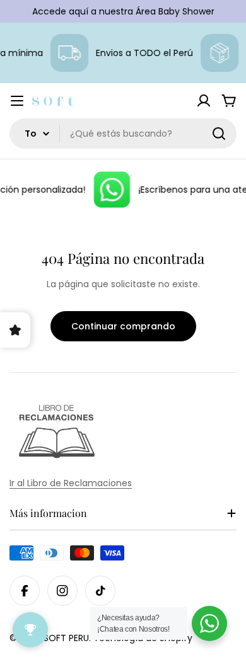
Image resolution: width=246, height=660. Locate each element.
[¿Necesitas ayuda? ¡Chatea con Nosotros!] (209, 623)
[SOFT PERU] (110, 189)
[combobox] (123, 133)
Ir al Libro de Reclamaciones (70, 483)
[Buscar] (218, 133)
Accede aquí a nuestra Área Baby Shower (123, 11)
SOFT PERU (66, 638)
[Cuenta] (203, 100)
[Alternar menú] (17, 100)
